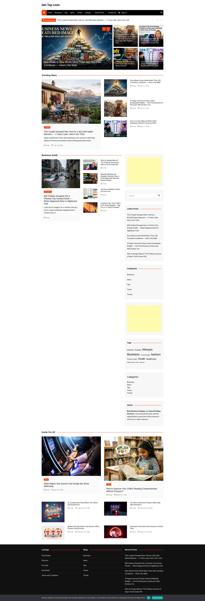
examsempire (145, 355)
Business (58, 13)
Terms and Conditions (50, 575)
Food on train (132, 359)
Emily (48, 145)
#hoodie (138, 350)
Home (50, 13)
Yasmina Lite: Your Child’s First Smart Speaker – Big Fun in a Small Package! (111, 205)
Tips (66, 13)
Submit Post (99, 13)
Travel (129, 289)
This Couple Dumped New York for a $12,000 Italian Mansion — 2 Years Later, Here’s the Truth (73, 64)
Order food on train (133, 362)
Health (141, 358)
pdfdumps (142, 362)
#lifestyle (147, 349)
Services (45, 560)
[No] (202, 598)
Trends (79, 13)
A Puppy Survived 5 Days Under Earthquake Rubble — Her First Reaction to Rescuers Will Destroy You (125, 39)
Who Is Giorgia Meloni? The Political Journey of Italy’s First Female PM (150, 41)
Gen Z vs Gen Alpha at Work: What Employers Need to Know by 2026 (149, 64)
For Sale (45, 565)
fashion (156, 354)
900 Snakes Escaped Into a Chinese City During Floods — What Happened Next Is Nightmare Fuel (95, 20)
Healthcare (151, 359)
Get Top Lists (51, 5)
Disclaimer (46, 570)
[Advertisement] (144, 170)
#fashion (130, 350)
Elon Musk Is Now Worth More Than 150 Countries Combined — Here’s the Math (142, 237)
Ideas (72, 13)
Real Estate (46, 555)
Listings (88, 13)
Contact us (112, 13)
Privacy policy (157, 598)
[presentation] (158, 20)
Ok (149, 598)
